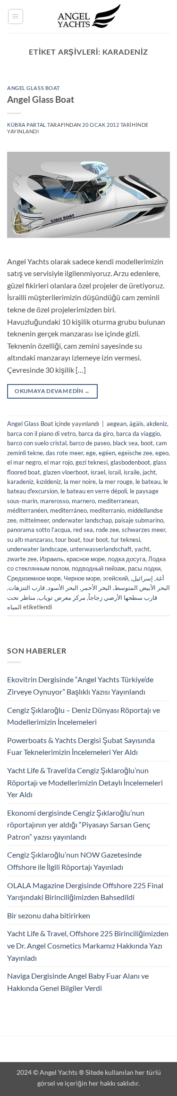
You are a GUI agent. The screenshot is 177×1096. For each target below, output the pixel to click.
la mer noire (80, 481)
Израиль (52, 559)
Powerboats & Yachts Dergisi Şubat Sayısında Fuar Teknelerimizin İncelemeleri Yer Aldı (81, 746)
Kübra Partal (26, 125)
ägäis (136, 423)
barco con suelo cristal (37, 443)
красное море (86, 559)
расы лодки (144, 568)
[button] (15, 16)
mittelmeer (34, 520)
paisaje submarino (139, 520)
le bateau (147, 481)
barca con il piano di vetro (41, 433)
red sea (83, 529)
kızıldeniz (48, 481)
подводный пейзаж (98, 568)
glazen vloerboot (65, 472)
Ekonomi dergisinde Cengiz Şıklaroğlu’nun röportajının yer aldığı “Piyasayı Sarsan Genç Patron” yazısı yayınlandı (78, 824)
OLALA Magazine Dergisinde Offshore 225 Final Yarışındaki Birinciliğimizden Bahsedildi (85, 891)
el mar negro (24, 462)
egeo (162, 453)
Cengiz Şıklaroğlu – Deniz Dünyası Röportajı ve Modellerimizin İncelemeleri (83, 716)
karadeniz (20, 481)
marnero (83, 501)
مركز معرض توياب (61, 597)
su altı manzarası (29, 539)
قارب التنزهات (26, 587)
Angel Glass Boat (33, 88)
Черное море (82, 578)
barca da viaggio (138, 433)
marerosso (54, 501)
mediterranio (107, 510)
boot (147, 443)
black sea (125, 443)
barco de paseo (89, 443)
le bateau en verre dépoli (93, 491)
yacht (142, 549)
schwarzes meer (143, 529)
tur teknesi (125, 539)
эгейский (115, 578)
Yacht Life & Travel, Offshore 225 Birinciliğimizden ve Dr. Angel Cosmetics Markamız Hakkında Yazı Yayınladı (88, 945)
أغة (160, 578)
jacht (149, 472)
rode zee (107, 529)
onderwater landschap (82, 520)
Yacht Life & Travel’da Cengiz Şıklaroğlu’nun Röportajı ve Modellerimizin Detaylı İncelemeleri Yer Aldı (85, 782)
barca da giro (95, 433)
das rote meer (64, 453)
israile (132, 472)
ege (91, 453)
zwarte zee (22, 559)
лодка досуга (126, 559)
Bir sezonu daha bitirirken (48, 915)
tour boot (95, 539)
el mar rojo (58, 462)
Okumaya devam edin (52, 390)
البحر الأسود (63, 587)
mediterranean (118, 501)
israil (114, 472)
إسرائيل (142, 578)
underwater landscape (37, 549)
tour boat (67, 539)
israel (98, 472)
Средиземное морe (34, 578)
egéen (107, 453)
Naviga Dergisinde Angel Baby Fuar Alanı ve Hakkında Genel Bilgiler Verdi (78, 981)
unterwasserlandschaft (101, 549)
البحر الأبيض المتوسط (142, 587)
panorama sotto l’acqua (38, 529)
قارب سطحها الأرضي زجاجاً (122, 597)
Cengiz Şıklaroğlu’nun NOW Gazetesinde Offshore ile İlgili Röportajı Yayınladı (74, 860)
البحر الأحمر (96, 587)
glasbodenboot (130, 462)
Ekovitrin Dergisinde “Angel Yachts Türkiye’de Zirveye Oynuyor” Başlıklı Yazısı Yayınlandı (80, 685)
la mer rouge (116, 481)
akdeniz (156, 423)
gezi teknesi (92, 462)
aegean (116, 423)
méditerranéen (27, 510)
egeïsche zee (135, 453)
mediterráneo (68, 510)
